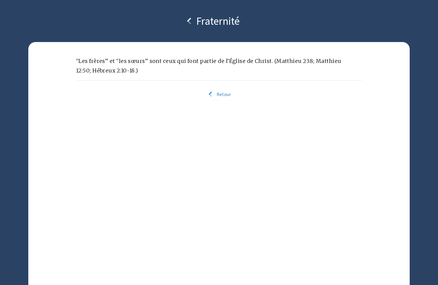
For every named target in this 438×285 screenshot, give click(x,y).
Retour (223, 94)
